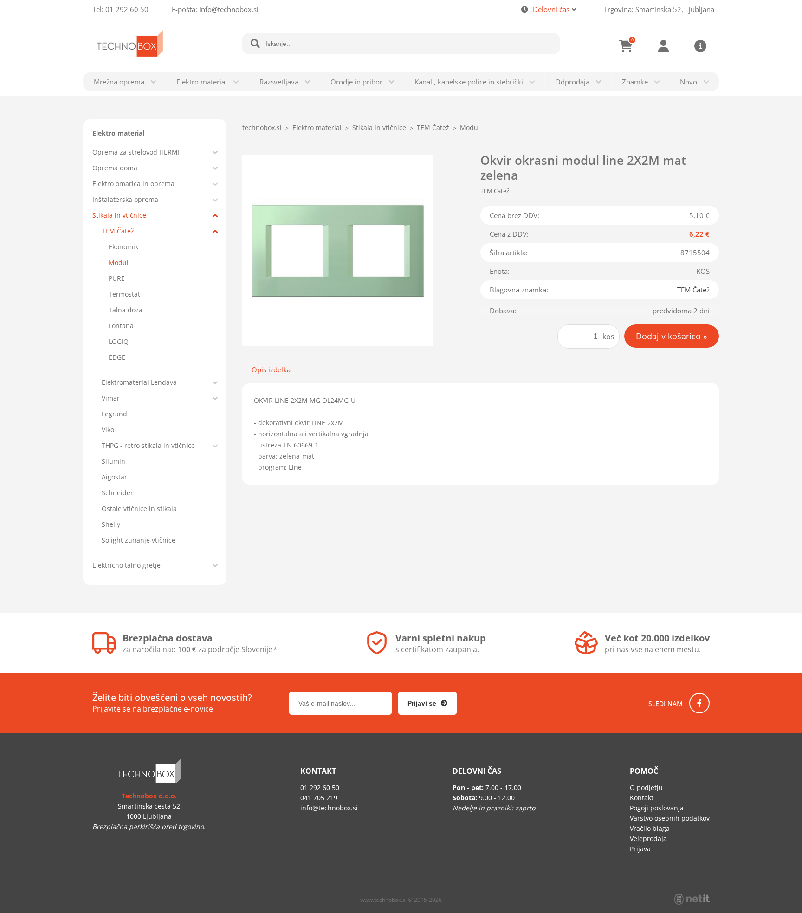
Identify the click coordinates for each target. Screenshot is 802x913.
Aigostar (114, 477)
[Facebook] (699, 703)
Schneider (117, 492)
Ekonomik (123, 246)
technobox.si (262, 127)
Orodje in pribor (356, 81)
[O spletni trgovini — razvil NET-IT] (692, 899)
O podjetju (646, 787)
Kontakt (641, 797)
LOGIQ (119, 341)
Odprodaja (572, 81)
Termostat (124, 294)
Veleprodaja (648, 838)
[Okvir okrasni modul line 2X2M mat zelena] (337, 250)
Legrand (114, 413)
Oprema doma (114, 167)
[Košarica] (626, 46)
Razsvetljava (278, 81)
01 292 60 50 (127, 9)
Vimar (111, 398)
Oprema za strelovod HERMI (136, 152)
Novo (688, 81)
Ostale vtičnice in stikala (139, 508)
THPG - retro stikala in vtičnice (148, 445)
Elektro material (201, 81)
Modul (119, 262)
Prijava (663, 46)
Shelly (111, 524)
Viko (108, 429)
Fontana (121, 325)
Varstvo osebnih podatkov (670, 818)
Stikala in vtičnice (119, 215)
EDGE (117, 357)
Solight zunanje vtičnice (138, 540)
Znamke (635, 81)
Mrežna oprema (119, 81)
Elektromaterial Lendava (139, 382)
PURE (117, 278)
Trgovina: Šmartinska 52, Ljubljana (659, 9)
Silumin (113, 461)
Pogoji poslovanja (657, 807)
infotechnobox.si (229, 9)
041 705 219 (318, 797)
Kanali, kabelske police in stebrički (468, 81)
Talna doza (125, 309)
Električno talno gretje (126, 565)
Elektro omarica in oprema (133, 183)
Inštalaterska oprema (125, 199)
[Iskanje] (255, 43)
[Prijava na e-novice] (427, 703)
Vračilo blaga (650, 828)
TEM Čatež (118, 231)
